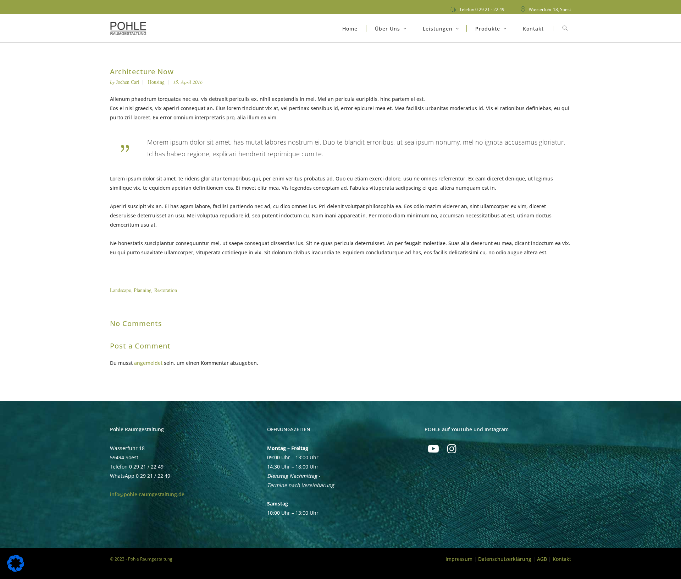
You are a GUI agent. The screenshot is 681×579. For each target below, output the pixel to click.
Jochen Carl (127, 82)
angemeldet (148, 362)
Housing (156, 82)
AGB (542, 559)
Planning (142, 290)
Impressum (458, 559)
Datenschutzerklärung (504, 559)
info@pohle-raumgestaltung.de (147, 494)
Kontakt (562, 559)
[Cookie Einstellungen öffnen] (15, 570)
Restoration (165, 290)
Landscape (120, 290)
